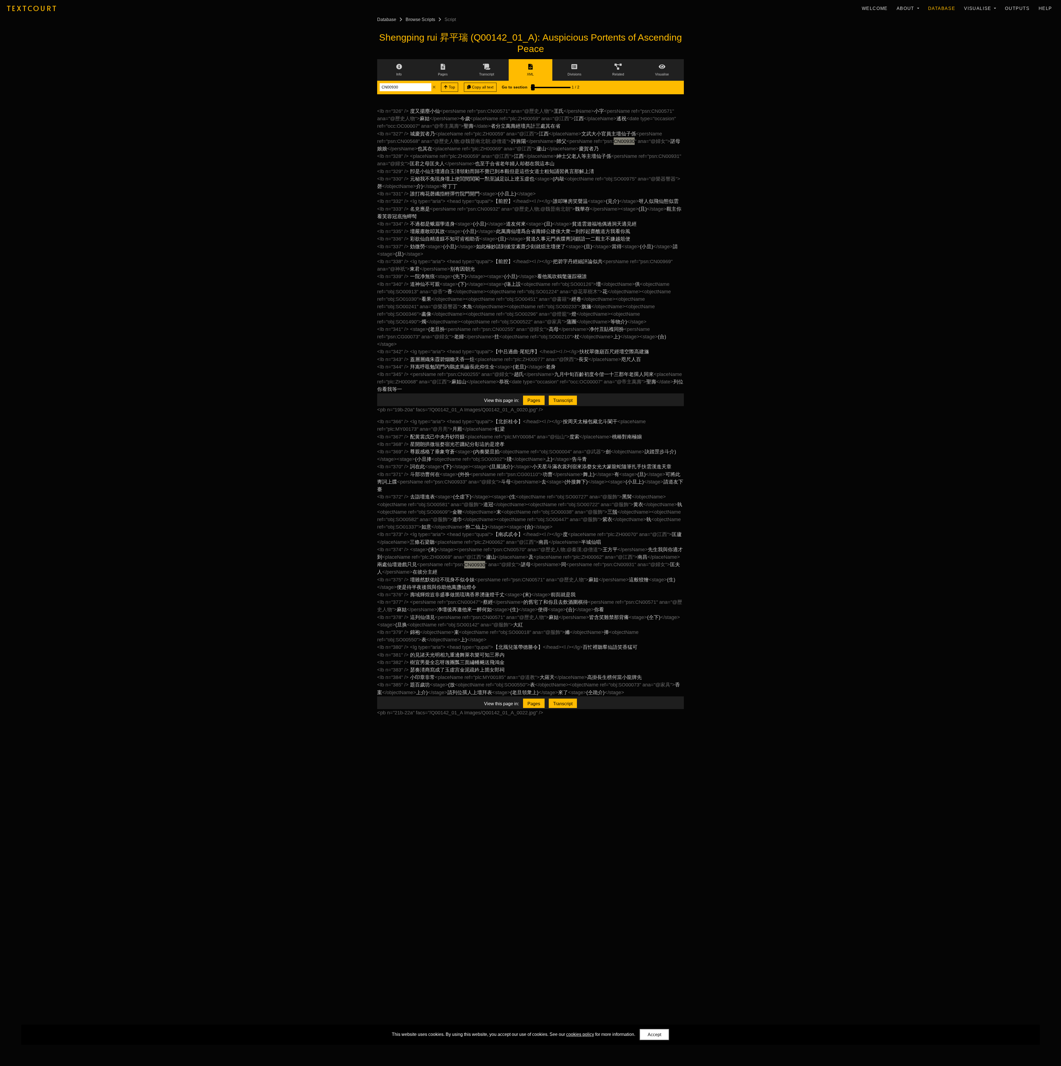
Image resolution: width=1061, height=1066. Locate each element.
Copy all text (482, 87)
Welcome (875, 8)
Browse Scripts (420, 19)
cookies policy (580, 1034)
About (906, 8)
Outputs (1017, 8)
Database (941, 8)
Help (1045, 8)
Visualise (978, 8)
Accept (654, 1034)
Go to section (514, 87)
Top (451, 87)
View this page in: (501, 400)
